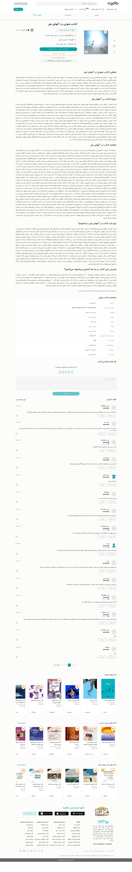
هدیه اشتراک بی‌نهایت (74, 842)
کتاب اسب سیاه (60, 830)
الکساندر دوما (29, 839)
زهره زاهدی (93, 322)
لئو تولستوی (29, 842)
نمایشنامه (45, 830)
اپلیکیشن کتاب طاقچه (74, 839)
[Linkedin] (31, 851)
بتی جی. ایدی (92, 317)
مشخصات (67, 15)
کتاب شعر (45, 836)
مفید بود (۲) (112, 519)
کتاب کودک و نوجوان (42, 845)
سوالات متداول (75, 855)
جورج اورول (30, 836)
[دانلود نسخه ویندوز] (46, 813)
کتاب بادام (62, 825)
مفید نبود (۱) (102, 434)
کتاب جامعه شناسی (42, 833)
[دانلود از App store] (62, 813)
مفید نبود (102, 416)
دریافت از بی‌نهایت (57, 54)
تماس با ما (77, 825)
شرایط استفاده (85, 855)
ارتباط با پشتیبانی (64, 855)
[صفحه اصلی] (113, 3)
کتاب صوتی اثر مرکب (59, 842)
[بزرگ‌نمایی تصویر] (86, 52)
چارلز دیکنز (30, 830)
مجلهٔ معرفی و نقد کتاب (73, 845)
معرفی (97, 15)
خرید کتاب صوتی (58, 49)
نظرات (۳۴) (37, 15)
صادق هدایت (29, 825)
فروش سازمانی (76, 833)
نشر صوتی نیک (92, 331)
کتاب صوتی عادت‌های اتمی (57, 845)
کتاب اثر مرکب (61, 833)
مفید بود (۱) (112, 605)
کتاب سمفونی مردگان (59, 836)
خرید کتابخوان (76, 836)
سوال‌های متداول (75, 830)
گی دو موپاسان (29, 833)
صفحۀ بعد (57, 665)
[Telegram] (38, 851)
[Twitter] (27, 851)
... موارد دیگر (29, 813)
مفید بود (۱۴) (112, 416)
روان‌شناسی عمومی (90, 312)
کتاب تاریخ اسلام (43, 842)
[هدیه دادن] (114, 46)
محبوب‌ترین (19, 400)
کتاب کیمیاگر (61, 828)
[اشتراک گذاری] (114, 40)
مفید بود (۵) (112, 450)
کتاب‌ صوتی (45, 828)
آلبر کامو (30, 828)
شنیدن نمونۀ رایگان (65, 30)
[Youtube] (35, 851)
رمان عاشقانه (44, 825)
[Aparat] (24, 851)
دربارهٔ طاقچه (76, 828)
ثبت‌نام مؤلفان (96, 855)
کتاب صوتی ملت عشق (58, 839)
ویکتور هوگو (29, 845)
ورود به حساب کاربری (21, 4)
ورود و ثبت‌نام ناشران (108, 855)
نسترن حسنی (92, 326)
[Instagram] (20, 851)
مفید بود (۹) (112, 434)
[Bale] (42, 851)
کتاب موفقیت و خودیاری (41, 839)
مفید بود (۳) (112, 467)
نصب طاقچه (18, 9)
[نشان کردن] (114, 52)
